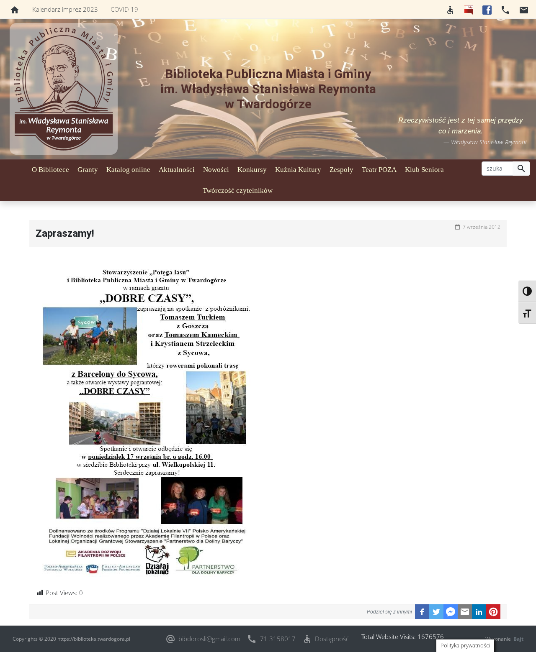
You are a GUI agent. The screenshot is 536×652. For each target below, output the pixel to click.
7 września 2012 (481, 226)
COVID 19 (124, 9)
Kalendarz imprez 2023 (65, 9)
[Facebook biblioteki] (487, 9)
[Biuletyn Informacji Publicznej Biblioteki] (468, 9)
